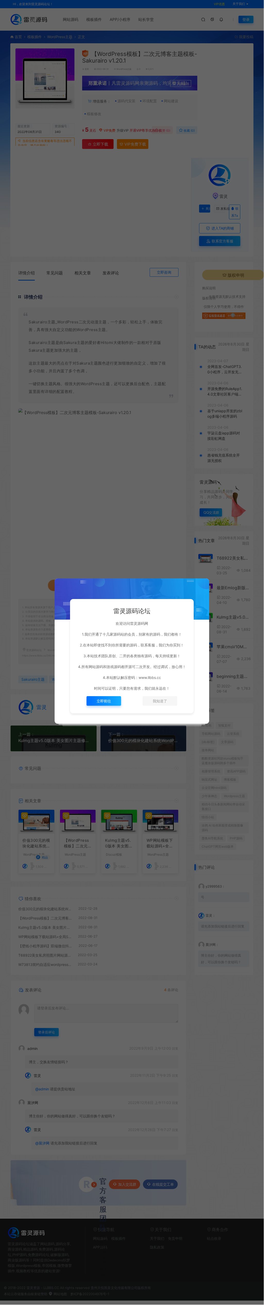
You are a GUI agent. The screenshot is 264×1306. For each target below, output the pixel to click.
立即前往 (104, 701)
